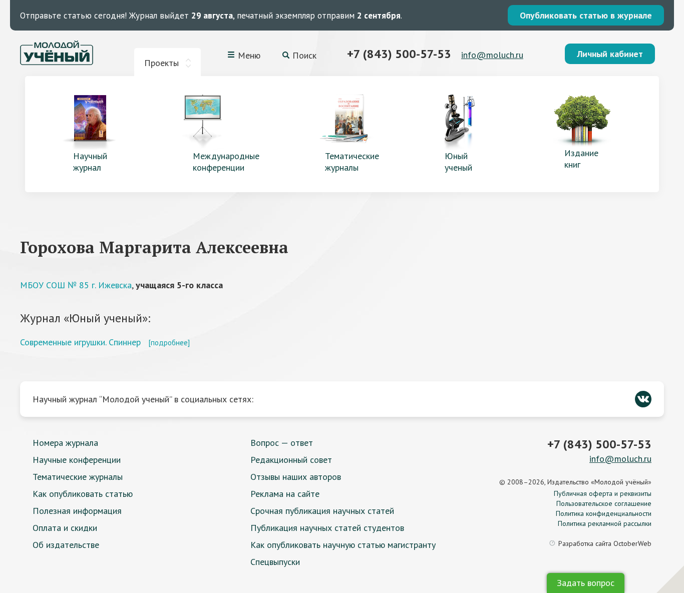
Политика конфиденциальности (603, 513)
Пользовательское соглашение (603, 503)
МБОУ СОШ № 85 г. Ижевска (76, 285)
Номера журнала (65, 442)
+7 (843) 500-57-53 (399, 54)
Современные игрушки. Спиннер (80, 342)
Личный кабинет (610, 54)
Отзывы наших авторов (295, 476)
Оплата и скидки (65, 527)
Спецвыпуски (275, 561)
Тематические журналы (78, 476)
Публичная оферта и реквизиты (602, 493)
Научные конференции (77, 459)
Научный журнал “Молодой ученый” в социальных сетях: (143, 399)
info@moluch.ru (492, 55)
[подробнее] (169, 342)
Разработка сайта (604, 543)
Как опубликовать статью (83, 493)
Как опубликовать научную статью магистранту (343, 544)
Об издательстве (66, 544)
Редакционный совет (291, 459)
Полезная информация (77, 510)
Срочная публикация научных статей (322, 510)
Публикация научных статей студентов (327, 527)
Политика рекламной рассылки (604, 523)
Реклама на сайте (284, 493)
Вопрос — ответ (281, 442)
